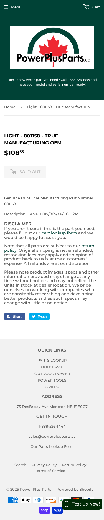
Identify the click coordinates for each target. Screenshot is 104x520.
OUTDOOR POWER (52, 373)
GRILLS (52, 387)
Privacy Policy (44, 465)
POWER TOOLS (52, 380)
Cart (95, 7)
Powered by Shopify (75, 489)
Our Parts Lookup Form (52, 446)
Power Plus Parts (35, 489)
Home (10, 107)
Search (20, 465)
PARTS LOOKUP (52, 360)
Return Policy (74, 465)
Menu (16, 7)
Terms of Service (50, 470)
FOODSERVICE (52, 367)
